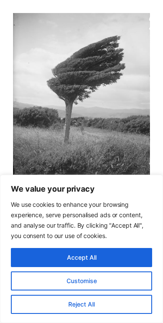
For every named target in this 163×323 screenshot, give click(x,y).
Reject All (81, 304)
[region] (81, 249)
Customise (82, 280)
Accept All (81, 257)
